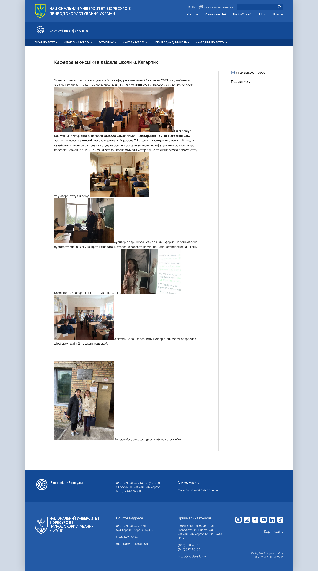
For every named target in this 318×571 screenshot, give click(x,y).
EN (193, 7)
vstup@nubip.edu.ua (192, 556)
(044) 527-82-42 (127, 537)
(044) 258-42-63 (189, 545)
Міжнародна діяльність (170, 42)
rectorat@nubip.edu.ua (132, 544)
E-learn (263, 14)
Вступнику (106, 42)
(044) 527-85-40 (188, 483)
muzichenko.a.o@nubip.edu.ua (198, 490)
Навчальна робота (77, 42)
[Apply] (279, 7)
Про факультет (45, 42)
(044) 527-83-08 (189, 549)
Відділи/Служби (242, 14)
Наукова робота (134, 42)
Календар (193, 14)
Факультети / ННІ (215, 14)
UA (188, 7)
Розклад (278, 14)
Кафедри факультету (210, 42)
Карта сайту (273, 531)
